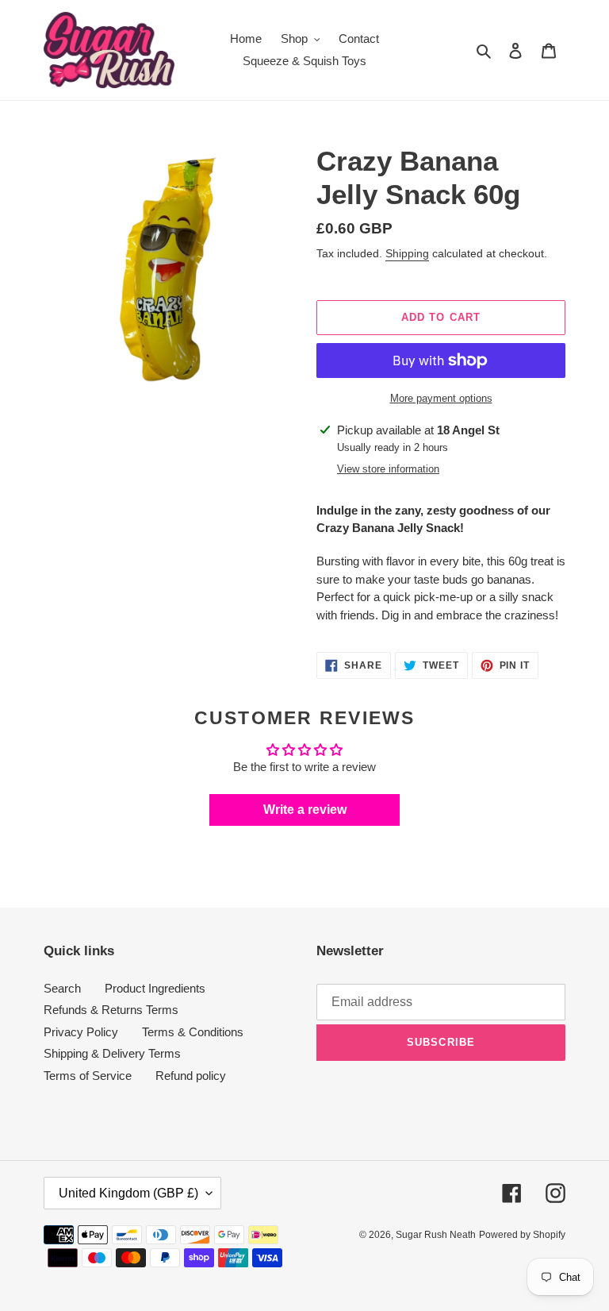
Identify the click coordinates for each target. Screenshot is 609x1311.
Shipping (407, 253)
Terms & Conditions (192, 1032)
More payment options (441, 398)
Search (62, 988)
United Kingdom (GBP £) (128, 1193)
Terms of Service (88, 1075)
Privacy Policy (81, 1032)
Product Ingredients (155, 988)
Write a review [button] (305, 809)
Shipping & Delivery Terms (112, 1053)
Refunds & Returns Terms (111, 1009)
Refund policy (190, 1075)
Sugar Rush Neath (436, 1234)
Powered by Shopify (522, 1234)
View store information (388, 469)
